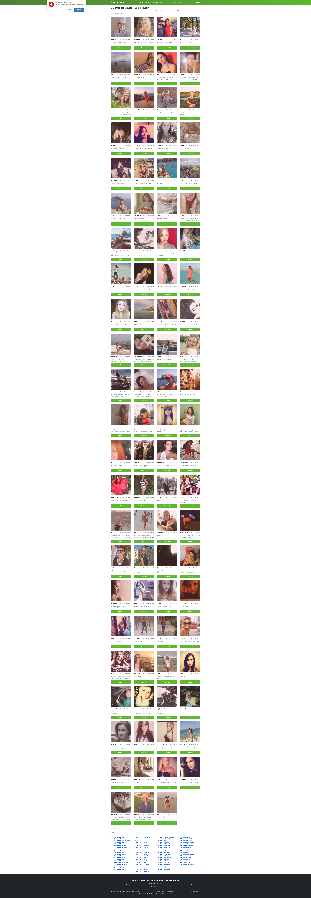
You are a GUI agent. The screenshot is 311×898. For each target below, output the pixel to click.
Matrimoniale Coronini (142, 847)
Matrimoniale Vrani (185, 861)
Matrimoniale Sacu (185, 837)
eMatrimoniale (119, 2)
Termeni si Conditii (160, 891)
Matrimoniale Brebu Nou (120, 857)
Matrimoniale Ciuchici (120, 869)
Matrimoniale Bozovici (120, 854)
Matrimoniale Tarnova (185, 847)
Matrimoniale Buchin (119, 859)
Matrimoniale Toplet (185, 852)
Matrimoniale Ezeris (141, 857)
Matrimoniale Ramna (163, 866)
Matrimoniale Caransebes (121, 862)
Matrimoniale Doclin (141, 850)
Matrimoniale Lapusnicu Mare (166, 837)
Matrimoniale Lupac (163, 840)
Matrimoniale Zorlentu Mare (187, 864)
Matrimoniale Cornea (141, 844)
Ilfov (180, 2)
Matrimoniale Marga (163, 842)
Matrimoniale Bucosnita (120, 861)
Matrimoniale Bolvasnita (120, 852)
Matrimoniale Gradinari (142, 867)
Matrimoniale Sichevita (186, 840)
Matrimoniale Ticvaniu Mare (187, 850)
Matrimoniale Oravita (163, 856)
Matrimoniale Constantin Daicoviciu (142, 839)
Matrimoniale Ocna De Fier (165, 854)
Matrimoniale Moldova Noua (165, 849)
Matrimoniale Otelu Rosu (164, 857)
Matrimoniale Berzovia (120, 849)
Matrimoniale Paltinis (163, 859)
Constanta (167, 2)
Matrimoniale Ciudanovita (143, 837)
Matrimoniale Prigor (163, 862)
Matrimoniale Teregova (186, 849)
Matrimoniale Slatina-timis (187, 842)
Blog (141, 2)
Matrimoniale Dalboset (142, 849)
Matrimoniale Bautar (119, 844)
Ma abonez (79, 9)
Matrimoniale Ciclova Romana (122, 867)
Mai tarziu (68, 9)
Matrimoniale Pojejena (164, 861)
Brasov (174, 2)
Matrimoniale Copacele (142, 842)
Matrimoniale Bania (119, 842)
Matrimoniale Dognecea (142, 852)
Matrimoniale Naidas (163, 850)
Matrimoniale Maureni (164, 844)
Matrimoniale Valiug (185, 856)
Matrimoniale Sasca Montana (187, 838)
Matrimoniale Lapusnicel (142, 871)
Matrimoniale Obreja (163, 852)
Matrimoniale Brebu (119, 856)
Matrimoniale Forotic (141, 861)
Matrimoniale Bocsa (119, 850)
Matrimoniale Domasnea (142, 854)
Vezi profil (120, 47)
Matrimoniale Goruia (141, 866)
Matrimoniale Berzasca (120, 847)
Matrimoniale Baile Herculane (122, 840)
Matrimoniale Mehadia (164, 845)
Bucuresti (147, 2)
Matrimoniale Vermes (185, 859)
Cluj (161, 2)
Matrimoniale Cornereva (142, 845)
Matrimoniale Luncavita (164, 838)
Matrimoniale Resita (163, 867)
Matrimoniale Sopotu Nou (186, 845)
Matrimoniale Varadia (185, 857)
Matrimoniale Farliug (141, 859)
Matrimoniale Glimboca (142, 864)
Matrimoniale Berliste (120, 845)
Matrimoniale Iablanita (142, 869)
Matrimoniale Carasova (120, 864)
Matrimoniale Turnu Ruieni (187, 854)
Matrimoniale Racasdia (164, 864)
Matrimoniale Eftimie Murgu (143, 856)
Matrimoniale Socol (185, 844)
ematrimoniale (170, 891)
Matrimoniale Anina (119, 837)
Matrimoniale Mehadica (164, 847)
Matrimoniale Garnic (141, 862)
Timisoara (155, 2)
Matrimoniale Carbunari (120, 866)
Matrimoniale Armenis (120, 838)
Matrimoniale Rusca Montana (165, 869)
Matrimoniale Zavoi (185, 862)
